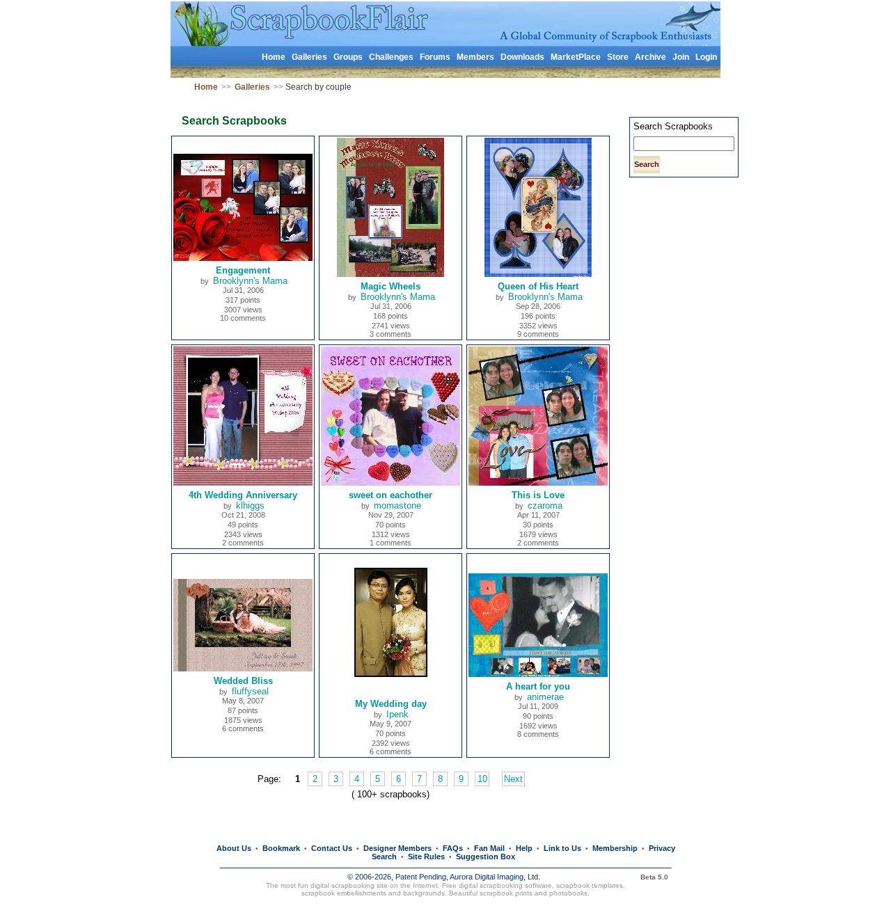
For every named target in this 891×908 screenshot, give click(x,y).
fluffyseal (250, 691)
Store (618, 57)
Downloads (522, 57)
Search (384, 856)
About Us (233, 848)
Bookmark (281, 848)
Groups (348, 57)
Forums (435, 57)
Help (524, 848)
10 (482, 779)
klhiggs (250, 505)
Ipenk (397, 714)
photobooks (568, 893)
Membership (615, 848)
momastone (397, 505)
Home (273, 57)
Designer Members (397, 848)
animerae (545, 697)
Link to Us (562, 848)
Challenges (391, 57)
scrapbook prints (506, 893)
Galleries (309, 57)
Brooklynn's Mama (250, 281)
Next (513, 779)
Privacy (662, 848)
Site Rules (426, 856)
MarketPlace (576, 57)
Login (706, 57)
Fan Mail (489, 848)
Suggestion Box (485, 856)
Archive (650, 57)
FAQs (453, 848)
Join (680, 57)
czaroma (545, 505)
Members (475, 57)
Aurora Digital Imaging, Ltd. (495, 877)
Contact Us (331, 848)
